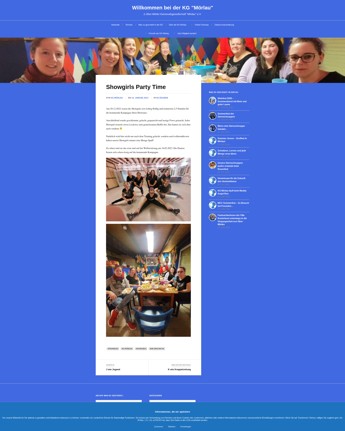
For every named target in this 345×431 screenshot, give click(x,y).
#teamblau (113, 348)
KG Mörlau (117, 98)
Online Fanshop (202, 25)
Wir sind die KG (157, 348)
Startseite (115, 25)
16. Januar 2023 (140, 98)
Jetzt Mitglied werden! (186, 33)
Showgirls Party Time (136, 87)
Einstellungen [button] (185, 427)
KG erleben (162, 98)
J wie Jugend (113, 369)
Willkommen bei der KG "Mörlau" (172, 8)
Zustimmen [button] (158, 427)
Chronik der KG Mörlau (159, 33)
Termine (128, 25)
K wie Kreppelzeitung (179, 369)
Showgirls (141, 348)
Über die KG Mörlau (177, 25)
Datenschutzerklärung (224, 25)
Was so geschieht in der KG (150, 25)
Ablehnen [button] (171, 427)
